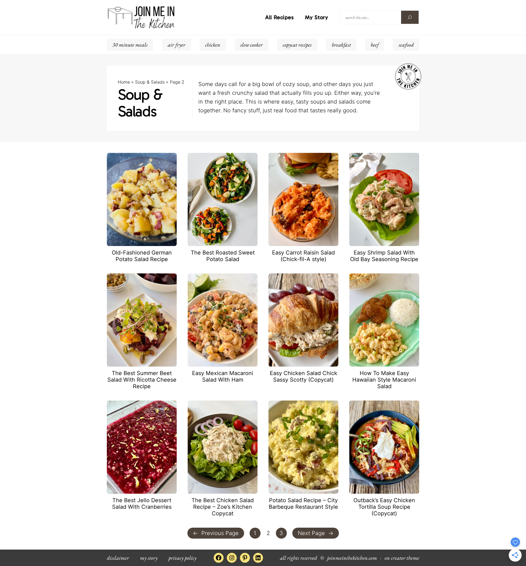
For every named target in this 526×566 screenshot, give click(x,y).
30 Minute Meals (130, 44)
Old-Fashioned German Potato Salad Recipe (142, 255)
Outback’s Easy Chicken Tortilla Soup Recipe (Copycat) (384, 507)
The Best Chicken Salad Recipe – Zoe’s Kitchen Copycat (222, 507)
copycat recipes (297, 44)
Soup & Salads (150, 82)
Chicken (212, 44)
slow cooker (251, 44)
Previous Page (216, 533)
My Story (316, 17)
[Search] (410, 17)
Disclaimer (118, 558)
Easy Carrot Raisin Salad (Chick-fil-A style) (303, 255)
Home (124, 82)
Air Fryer (176, 44)
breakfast (341, 44)
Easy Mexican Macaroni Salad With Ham (222, 376)
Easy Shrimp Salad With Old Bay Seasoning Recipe (384, 255)
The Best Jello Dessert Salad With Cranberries (141, 503)
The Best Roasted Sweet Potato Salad (223, 255)
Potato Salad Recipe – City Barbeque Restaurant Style (303, 503)
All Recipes (279, 17)
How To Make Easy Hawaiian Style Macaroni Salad (384, 380)
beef (375, 44)
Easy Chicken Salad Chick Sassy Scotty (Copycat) (303, 376)
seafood (406, 44)
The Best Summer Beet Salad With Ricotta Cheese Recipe (141, 380)
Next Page (315, 533)
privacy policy (182, 558)
